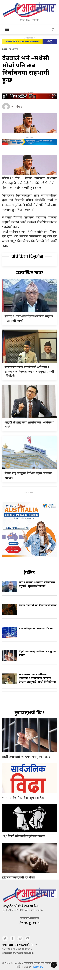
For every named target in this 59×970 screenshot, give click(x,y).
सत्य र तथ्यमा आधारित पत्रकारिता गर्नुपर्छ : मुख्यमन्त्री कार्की (37, 584)
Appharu (38, 966)
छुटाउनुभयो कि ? (30, 712)
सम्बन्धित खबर (29, 273)
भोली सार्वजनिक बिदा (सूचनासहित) (23, 798)
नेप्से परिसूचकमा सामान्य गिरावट (36, 628)
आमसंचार (16, 106)
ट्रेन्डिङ (29, 573)
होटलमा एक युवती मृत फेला (18, 877)
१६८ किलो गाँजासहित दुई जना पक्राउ (23, 836)
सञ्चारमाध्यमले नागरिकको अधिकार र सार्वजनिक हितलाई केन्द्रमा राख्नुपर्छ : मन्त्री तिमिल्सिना (29, 371)
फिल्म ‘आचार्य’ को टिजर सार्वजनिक (38, 605)
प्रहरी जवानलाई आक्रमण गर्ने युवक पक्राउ (26, 757)
